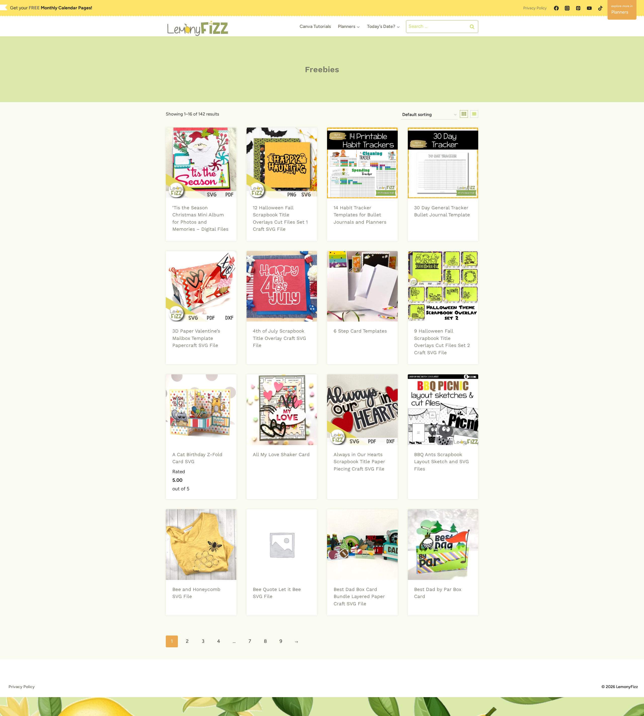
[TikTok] (600, 8)
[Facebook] (556, 8)
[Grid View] (464, 114)
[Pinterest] (578, 8)
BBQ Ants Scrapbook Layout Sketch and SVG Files (441, 462)
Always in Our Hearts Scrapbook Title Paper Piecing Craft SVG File (359, 462)
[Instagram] (567, 8)
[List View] (474, 114)
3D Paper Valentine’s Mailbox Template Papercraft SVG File (196, 338)
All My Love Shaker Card (281, 454)
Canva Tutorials (315, 26)
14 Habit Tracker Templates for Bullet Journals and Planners (360, 215)
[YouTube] (589, 8)
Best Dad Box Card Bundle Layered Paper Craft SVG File (359, 596)
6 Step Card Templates (360, 331)
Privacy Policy (535, 8)
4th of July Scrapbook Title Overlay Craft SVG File (279, 338)
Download (346, 237)
